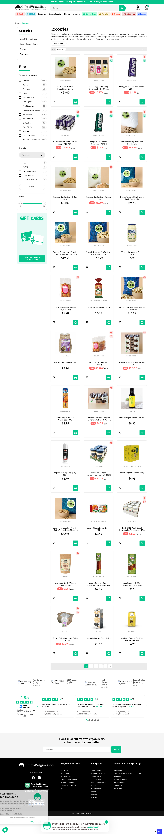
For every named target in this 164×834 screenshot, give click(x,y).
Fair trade (34, 89)
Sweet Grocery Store (28, 39)
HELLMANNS (132, 246)
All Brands (118, 788)
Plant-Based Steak (98, 773)
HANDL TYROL (98, 576)
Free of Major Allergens (34, 110)
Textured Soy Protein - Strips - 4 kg (65, 198)
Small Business (34, 106)
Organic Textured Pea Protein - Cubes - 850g (132, 308)
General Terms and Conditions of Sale (128, 773)
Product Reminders (68, 782)
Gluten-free (34, 123)
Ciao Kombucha (97, 788)
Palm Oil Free (34, 127)
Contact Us (118, 785)
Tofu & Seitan (96, 776)
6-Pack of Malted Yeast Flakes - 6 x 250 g (65, 639)
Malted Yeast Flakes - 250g (65, 362)
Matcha (94, 795)
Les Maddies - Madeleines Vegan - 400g (65, 308)
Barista (94, 798)
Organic (34, 81)
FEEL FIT (34, 163)
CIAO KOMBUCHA (34, 180)
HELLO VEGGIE (65, 80)
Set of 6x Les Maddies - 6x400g (99, 363)
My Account (65, 770)
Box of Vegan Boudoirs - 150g (132, 473)
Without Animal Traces (34, 140)
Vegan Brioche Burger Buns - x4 (99, 529)
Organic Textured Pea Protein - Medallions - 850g (98, 253)
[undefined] (34, 710)
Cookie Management (68, 785)
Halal (34, 93)
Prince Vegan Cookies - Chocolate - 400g (65, 418)
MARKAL (65, 356)
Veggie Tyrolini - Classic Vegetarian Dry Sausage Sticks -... (98, 584)
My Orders (65, 773)
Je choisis (15, 822)
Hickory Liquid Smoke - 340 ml (132, 417)
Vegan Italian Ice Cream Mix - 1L (99, 639)
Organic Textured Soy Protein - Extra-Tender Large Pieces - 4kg (65, 529)
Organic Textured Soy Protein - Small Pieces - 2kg (132, 198)
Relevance (61, 49)
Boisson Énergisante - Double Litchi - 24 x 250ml (65, 143)
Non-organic (34, 102)
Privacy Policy (119, 782)
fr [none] (155, 832)
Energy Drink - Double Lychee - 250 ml (132, 87)
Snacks (23, 49)
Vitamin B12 (96, 779)
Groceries (25, 30)
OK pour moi (40, 822)
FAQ (62, 788)
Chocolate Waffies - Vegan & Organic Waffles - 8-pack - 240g (99, 418)
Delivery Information (69, 779)
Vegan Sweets (96, 770)
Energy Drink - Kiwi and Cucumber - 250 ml (99, 143)
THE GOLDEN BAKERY (99, 301)
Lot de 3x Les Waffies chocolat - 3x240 (132, 363)
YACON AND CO (34, 171)
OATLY (98, 632)
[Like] (54, 101)
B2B (62, 792)
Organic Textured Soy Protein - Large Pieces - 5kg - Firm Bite (65, 253)
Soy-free (34, 131)
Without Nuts (34, 119)
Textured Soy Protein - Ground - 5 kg (98, 198)
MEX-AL (132, 411)
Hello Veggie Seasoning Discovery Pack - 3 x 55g (99, 87)
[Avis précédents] (37, 706)
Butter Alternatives (98, 782)
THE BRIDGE (132, 632)
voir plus (99, 706)
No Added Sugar (34, 135)
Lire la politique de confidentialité (15, 814)
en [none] (159, 832)
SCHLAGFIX (65, 466)
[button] (59, 44)
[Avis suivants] (146, 706)
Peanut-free (34, 114)
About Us (117, 776)
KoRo (93, 785)
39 (105, 666)
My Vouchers (66, 776)
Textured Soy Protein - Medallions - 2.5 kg (65, 87)
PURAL (34, 167)
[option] (154, 831)
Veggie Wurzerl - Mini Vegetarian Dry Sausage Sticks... (132, 584)
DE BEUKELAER (65, 411)
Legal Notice (118, 770)
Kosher (34, 85)
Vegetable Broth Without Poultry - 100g (65, 584)
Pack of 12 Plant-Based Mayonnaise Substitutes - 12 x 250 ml (132, 529)
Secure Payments (120, 779)
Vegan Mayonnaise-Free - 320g (132, 253)
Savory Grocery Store (28, 44)
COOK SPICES (34, 175)
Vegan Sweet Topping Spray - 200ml (66, 474)
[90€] (44, 204)
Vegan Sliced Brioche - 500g (98, 307)
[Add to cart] (75, 101)
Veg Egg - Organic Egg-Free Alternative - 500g (132, 639)
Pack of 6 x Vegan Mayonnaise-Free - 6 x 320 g (99, 474)
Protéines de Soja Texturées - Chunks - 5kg (132, 143)
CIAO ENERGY (132, 80)
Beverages (24, 54)
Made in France (34, 97)
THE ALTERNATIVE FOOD (132, 466)
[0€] (20, 204)
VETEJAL (65, 576)
